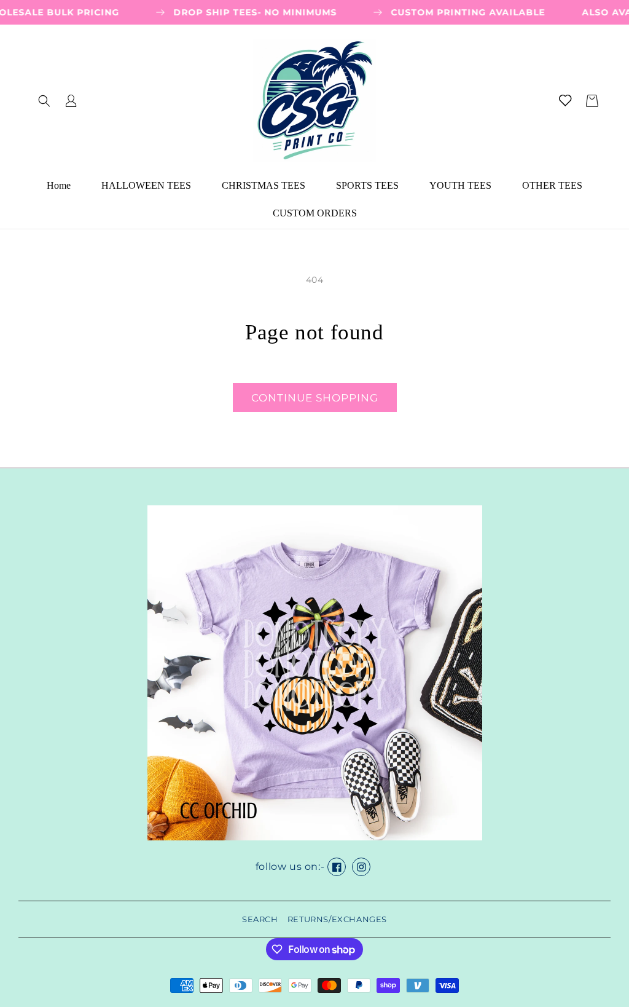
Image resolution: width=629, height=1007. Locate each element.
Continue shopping (314, 398)
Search (260, 919)
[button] (44, 100)
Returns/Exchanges (337, 919)
